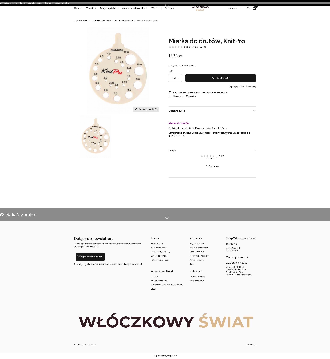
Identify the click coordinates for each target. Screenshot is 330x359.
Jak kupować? (157, 243)
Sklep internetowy (164, 356)
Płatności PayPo (197, 260)
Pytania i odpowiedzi (160, 260)
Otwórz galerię (148, 109)
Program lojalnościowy (199, 256)
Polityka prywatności (199, 247)
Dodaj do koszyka (221, 78)
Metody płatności (158, 247)
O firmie (154, 276)
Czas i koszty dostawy (160, 251)
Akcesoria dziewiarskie (101, 20)
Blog (153, 289)
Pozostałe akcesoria (124, 20)
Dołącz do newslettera (90, 256)
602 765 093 (231, 244)
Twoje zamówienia (197, 276)
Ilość (171, 71)
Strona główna (80, 20)
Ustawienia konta (197, 280)
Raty (192, 264)
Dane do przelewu (197, 251)
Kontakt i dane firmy (159, 280)
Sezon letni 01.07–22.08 (236, 263)
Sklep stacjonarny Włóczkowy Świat (166, 285)
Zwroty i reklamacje (159, 256)
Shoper (91, 344)
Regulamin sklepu (197, 243)
